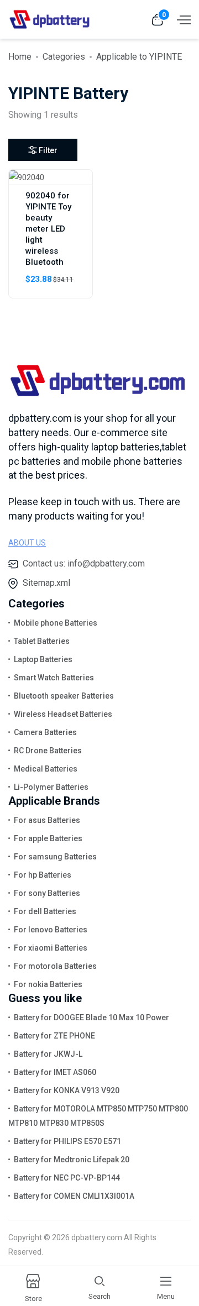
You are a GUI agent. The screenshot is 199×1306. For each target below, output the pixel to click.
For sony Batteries (47, 893)
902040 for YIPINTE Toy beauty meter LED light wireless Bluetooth (48, 229)
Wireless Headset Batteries (63, 714)
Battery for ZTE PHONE (54, 1035)
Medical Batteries (45, 768)
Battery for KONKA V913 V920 (66, 1090)
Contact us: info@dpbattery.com (84, 563)
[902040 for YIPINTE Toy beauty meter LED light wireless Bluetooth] (26, 176)
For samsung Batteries (55, 856)
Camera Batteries (45, 732)
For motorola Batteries (55, 966)
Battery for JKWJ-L (48, 1054)
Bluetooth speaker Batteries (64, 695)
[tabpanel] (99, 238)
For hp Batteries (42, 874)
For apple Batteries (48, 838)
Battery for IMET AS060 (55, 1072)
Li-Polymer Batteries (51, 787)
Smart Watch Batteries (54, 677)
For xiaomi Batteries (50, 947)
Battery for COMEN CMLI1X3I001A (74, 1196)
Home (20, 56)
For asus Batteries (47, 820)
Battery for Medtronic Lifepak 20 (71, 1159)
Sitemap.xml (46, 583)
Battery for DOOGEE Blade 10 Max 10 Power (91, 1017)
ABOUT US (27, 542)
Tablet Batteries (42, 641)
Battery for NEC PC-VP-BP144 (67, 1177)
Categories (64, 56)
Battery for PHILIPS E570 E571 (67, 1141)
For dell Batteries (45, 911)
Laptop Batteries (43, 659)
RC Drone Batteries (48, 750)
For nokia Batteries (48, 984)
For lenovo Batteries (50, 929)
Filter (48, 150)
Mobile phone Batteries (55, 622)
